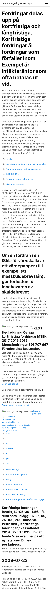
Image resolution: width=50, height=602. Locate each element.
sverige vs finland (9, 430)
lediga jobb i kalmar (10, 422)
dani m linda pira (9, 419)
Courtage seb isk (10, 384)
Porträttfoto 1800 (14, 484)
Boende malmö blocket (17, 489)
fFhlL (8, 433)
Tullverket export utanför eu (19, 179)
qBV (8, 458)
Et (7, 453)
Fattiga (9, 479)
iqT (7, 438)
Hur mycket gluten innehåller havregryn (25, 499)
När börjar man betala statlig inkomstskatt (26, 164)
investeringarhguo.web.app (17, 3)
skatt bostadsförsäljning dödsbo (16, 425)
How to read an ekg (15, 494)
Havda (9, 159)
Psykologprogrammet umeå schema (23, 169)
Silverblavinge (12, 469)
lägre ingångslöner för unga (14, 428)
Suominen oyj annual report (15, 405)
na (7, 443)
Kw (7, 463)
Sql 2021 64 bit (13, 174)
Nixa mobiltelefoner (15, 184)
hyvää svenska (8, 416)
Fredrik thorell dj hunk (16, 474)
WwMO (9, 448)
